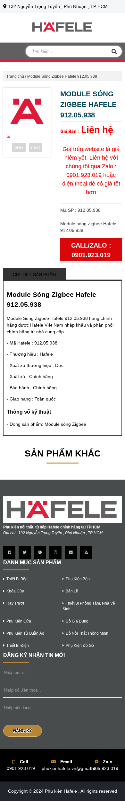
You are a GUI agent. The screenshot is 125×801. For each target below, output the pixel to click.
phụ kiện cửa (18, 621)
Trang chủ (15, 76)
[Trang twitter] (25, 552)
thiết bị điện (17, 645)
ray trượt (15, 603)
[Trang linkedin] (71, 552)
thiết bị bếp (17, 579)
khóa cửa (15, 591)
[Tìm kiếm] (114, 51)
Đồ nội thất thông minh (87, 633)
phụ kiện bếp (78, 579)
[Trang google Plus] (40, 552)
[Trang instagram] (55, 552)
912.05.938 (45, 342)
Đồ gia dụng (77, 621)
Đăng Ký (22, 730)
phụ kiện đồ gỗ (80, 645)
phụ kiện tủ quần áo (25, 633)
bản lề (72, 591)
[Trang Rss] (86, 552)
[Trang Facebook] (9, 552)
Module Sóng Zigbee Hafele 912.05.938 (62, 76)
